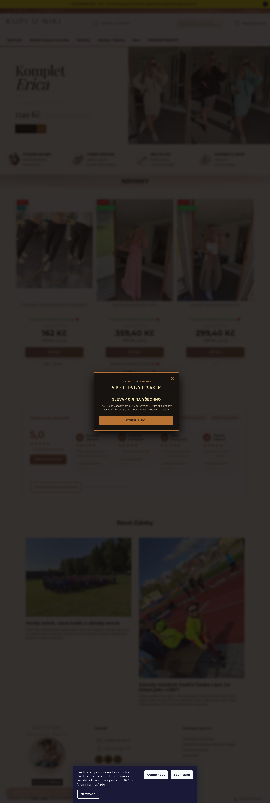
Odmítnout (156, 774)
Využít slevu (136, 420)
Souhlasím (181, 774)
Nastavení (88, 794)
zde (102, 784)
